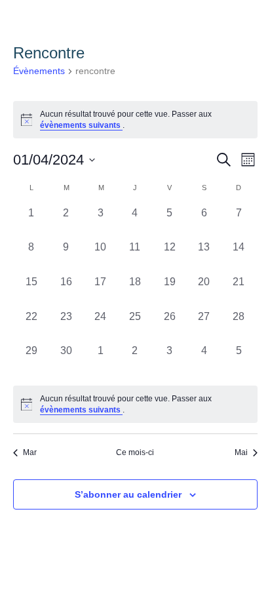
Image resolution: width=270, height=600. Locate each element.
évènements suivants (81, 125)
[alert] (135, 119)
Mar (30, 452)
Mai (241, 452)
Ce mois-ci (135, 452)
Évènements (39, 71)
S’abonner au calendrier (128, 494)
